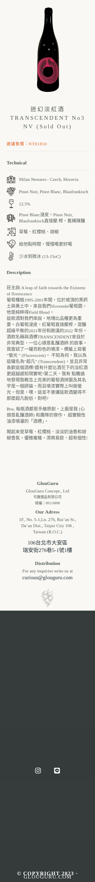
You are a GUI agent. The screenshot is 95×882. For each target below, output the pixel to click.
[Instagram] (38, 770)
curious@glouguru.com (47, 577)
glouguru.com (48, 877)
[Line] (57, 770)
